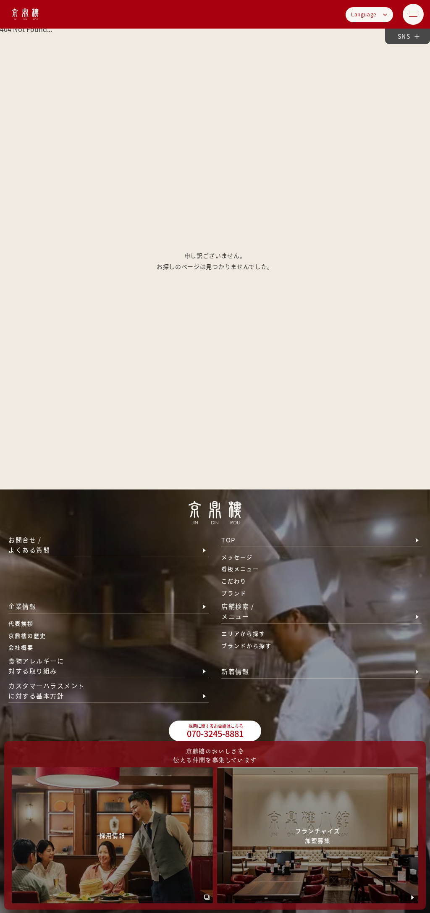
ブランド (233, 593)
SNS (404, 36)
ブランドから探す (246, 646)
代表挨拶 (21, 623)
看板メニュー (240, 569)
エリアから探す (243, 633)
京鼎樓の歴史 (27, 635)
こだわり (233, 581)
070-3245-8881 (215, 731)
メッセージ (237, 557)
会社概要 (21, 647)
